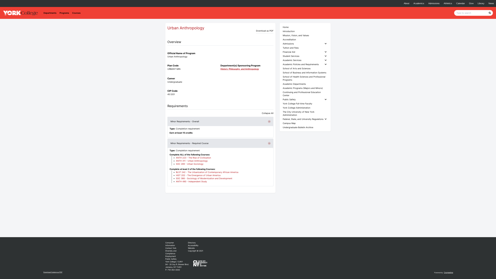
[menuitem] (305, 44)
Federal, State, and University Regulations (303, 119)
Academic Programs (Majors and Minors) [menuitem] (303, 88)
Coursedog (448, 272)
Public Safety (289, 99)
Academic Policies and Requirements (301, 64)
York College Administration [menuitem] (296, 107)
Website (191, 248)
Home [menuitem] (286, 27)
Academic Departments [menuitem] (294, 84)
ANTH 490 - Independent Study (191, 181)
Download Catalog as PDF (52, 272)
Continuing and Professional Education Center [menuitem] (302, 94)
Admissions (434, 3)
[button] (490, 12)
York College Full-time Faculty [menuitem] (297, 103)
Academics (418, 3)
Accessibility (193, 245)
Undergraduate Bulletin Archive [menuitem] (298, 127)
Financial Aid (289, 52)
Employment (170, 256)
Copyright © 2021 (195, 251)
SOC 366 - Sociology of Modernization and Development (204, 178)
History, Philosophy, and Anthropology (239, 69)
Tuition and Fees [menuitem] (291, 48)
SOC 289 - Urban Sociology (189, 164)
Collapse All (267, 113)
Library (481, 3)
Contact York (170, 248)
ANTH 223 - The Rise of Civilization (193, 157)
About (406, 3)
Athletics (448, 3)
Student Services (291, 56)
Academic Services (292, 60)
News (491, 3)
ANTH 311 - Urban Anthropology (192, 161)
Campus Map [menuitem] (289, 123)
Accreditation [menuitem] (289, 39)
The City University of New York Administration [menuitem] (298, 113)
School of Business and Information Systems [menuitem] (304, 72)
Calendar (460, 3)
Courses (76, 13)
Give (471, 3)
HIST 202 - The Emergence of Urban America (198, 175)
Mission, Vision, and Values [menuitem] (296, 35)
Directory (192, 243)
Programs (64, 13)
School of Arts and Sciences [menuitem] (297, 68)
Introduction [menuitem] (289, 31)
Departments (50, 13)
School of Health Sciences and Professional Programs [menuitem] (304, 78)
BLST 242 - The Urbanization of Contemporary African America (207, 172)
